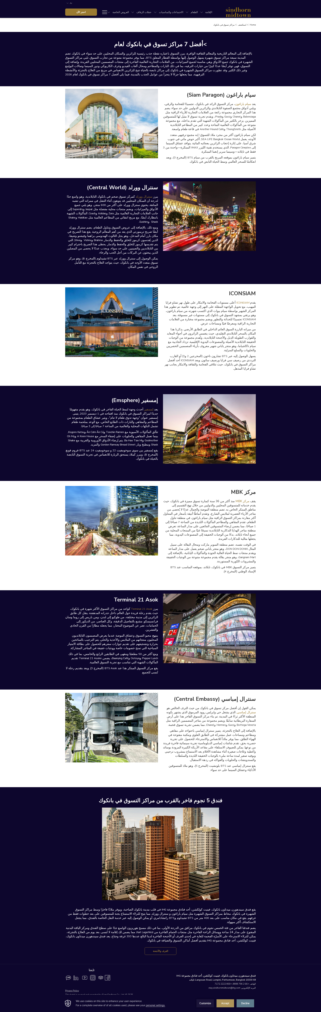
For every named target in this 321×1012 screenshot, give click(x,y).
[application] (160, 1003)
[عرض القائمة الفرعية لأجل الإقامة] (201, 12)
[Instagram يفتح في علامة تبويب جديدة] (92, 977)
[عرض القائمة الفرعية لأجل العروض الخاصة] (108, 12)
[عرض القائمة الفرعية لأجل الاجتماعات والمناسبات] (155, 12)
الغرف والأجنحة (160, 951)
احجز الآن (81, 12)
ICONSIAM (242, 303)
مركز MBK (242, 501)
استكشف (242, 24)
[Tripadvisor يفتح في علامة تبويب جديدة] (100, 977)
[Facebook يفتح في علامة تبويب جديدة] (107, 977)
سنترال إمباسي (246, 712)
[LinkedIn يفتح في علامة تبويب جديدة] (75, 977)
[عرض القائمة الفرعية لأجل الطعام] (187, 12)
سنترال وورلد (144, 197)
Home (253, 24)
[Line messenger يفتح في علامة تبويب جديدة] (68, 977)
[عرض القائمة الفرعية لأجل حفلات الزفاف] (132, 12)
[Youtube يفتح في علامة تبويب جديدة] (84, 977)
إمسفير (148, 409)
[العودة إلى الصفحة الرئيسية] (238, 12)
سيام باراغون (243, 104)
